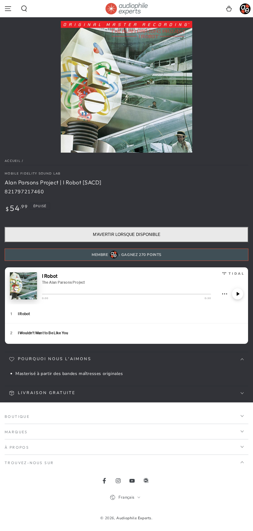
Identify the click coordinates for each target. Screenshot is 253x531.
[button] (24, 8)
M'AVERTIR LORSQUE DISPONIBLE (126, 234)
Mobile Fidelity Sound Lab (33, 173)
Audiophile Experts (133, 518)
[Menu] (8, 8)
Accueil (13, 161)
